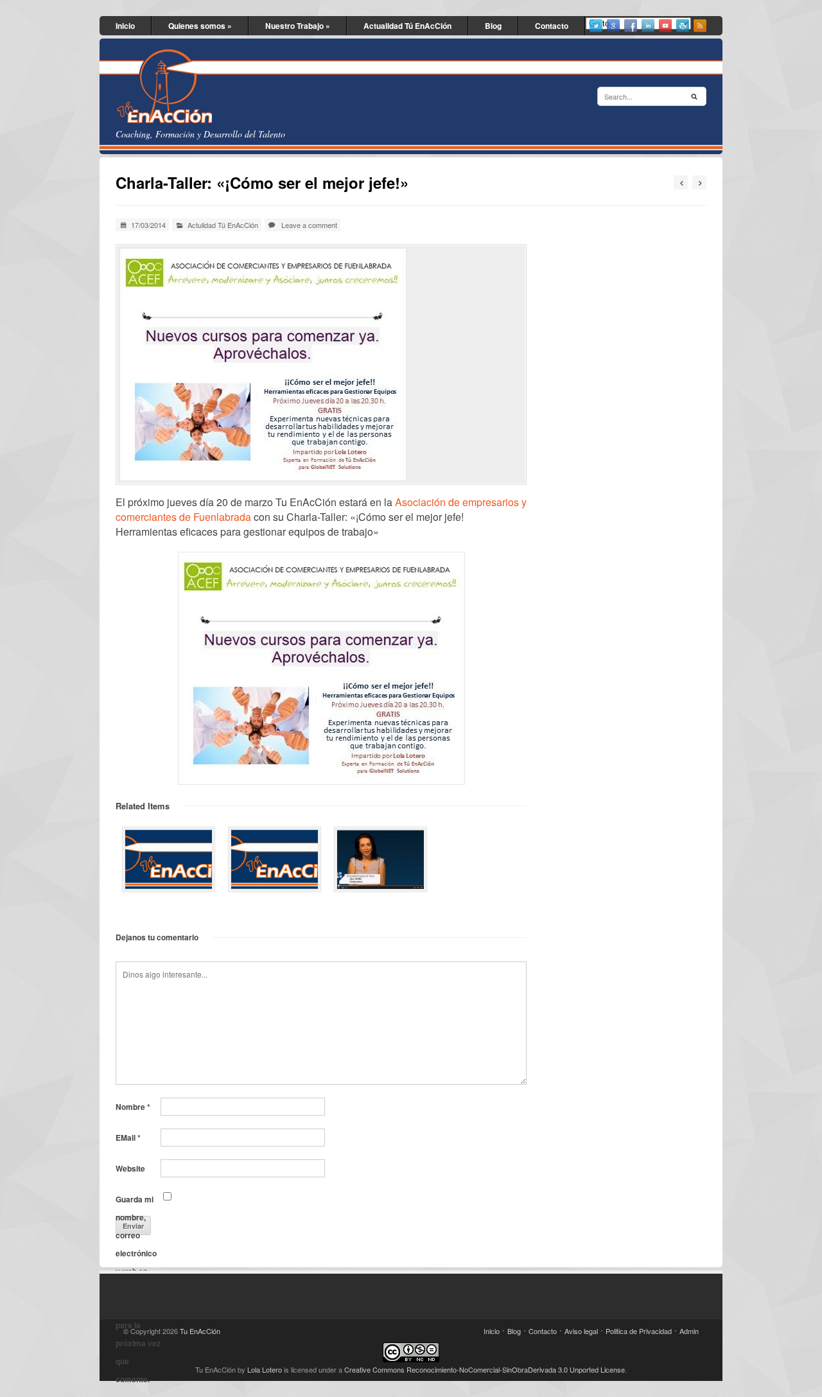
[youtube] (665, 25)
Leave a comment (309, 225)
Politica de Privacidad (639, 1331)
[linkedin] (648, 25)
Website (130, 1168)
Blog (493, 25)
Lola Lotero (264, 1369)
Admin (689, 1331)
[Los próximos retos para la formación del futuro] (168, 859)
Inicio (125, 25)
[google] (613, 25)
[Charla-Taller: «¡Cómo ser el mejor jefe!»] (321, 364)
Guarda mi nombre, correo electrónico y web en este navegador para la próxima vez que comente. (138, 1200)
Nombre (133, 1106)
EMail (128, 1137)
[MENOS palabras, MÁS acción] (274, 859)
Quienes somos (200, 25)
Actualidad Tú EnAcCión (407, 25)
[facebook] (630, 25)
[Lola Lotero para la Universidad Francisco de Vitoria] (380, 859)
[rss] (700, 25)
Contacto (551, 25)
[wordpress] (682, 25)
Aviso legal (581, 1331)
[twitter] (596, 25)
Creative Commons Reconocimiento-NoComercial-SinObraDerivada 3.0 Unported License (484, 1369)
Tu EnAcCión (200, 1331)
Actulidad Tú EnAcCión (223, 225)
